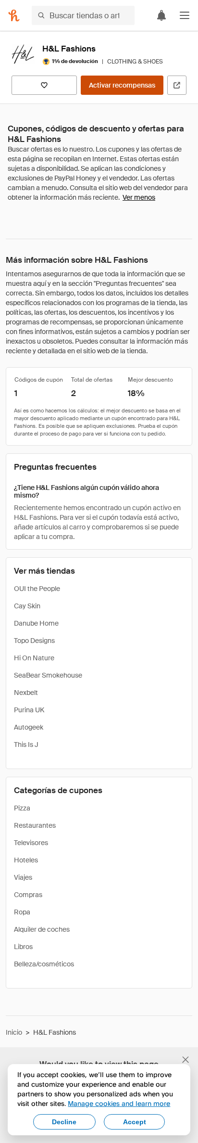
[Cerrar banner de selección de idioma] (185, 1059)
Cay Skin (27, 606)
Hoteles (26, 860)
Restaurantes (35, 825)
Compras (28, 894)
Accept (134, 1122)
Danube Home (36, 623)
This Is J (26, 744)
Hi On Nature (34, 658)
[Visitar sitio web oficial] (176, 85)
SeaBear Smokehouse (48, 675)
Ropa (22, 912)
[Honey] (14, 15)
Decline (64, 1122)
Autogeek (28, 727)
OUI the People (37, 588)
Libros (23, 946)
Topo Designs (34, 640)
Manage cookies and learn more (119, 1103)
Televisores (31, 842)
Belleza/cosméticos (44, 964)
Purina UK (29, 710)
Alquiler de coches (42, 929)
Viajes (23, 877)
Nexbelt (26, 692)
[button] (184, 15)
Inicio (14, 1032)
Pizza (22, 808)
